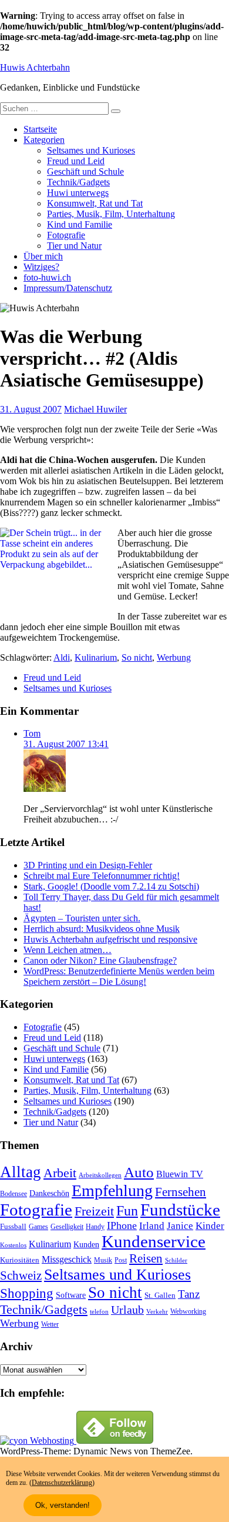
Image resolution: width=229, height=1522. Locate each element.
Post (120, 1260)
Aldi (61, 657)
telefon (99, 1311)
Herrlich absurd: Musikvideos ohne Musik (101, 929)
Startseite (40, 129)
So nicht (137, 657)
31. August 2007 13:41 (66, 744)
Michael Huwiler (95, 409)
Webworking (188, 1311)
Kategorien (44, 140)
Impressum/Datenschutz (67, 288)
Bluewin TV (179, 1174)
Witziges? (41, 267)
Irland (151, 1225)
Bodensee (13, 1194)
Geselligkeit (66, 1227)
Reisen (146, 1258)
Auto (139, 1172)
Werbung (174, 657)
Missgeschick (67, 1259)
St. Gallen (160, 1295)
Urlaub (127, 1309)
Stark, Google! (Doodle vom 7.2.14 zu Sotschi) (111, 886)
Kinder (210, 1225)
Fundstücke (180, 1209)
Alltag (20, 1172)
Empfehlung (112, 1190)
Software (71, 1295)
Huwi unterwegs (78, 193)
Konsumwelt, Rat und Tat (95, 203)
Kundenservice (154, 1241)
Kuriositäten (19, 1259)
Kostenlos (13, 1245)
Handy (95, 1227)
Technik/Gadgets (78, 182)
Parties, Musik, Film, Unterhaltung (111, 214)
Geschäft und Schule (85, 171)
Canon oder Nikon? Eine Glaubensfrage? (100, 960)
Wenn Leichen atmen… (67, 950)
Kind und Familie (79, 224)
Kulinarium (96, 657)
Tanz (189, 1294)
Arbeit (59, 1173)
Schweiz (21, 1275)
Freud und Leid (76, 161)
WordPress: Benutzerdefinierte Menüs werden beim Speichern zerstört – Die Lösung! (118, 976)
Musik (103, 1260)
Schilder (176, 1260)
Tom (32, 733)
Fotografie (66, 235)
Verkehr (157, 1311)
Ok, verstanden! (62, 1505)
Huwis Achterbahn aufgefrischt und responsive (110, 939)
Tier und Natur (74, 246)
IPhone (122, 1225)
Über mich (43, 256)
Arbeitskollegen (100, 1175)
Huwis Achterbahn (35, 67)
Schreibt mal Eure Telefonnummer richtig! (101, 876)
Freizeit (94, 1211)
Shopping (26, 1293)
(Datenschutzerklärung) (62, 1482)
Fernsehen (180, 1192)
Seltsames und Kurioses (91, 150)
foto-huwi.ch (47, 277)
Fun (127, 1210)
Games (38, 1227)
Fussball (13, 1226)
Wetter (50, 1324)
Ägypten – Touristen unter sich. (81, 918)
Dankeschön (49, 1193)
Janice (180, 1225)
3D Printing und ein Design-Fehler (87, 865)
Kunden (86, 1244)
